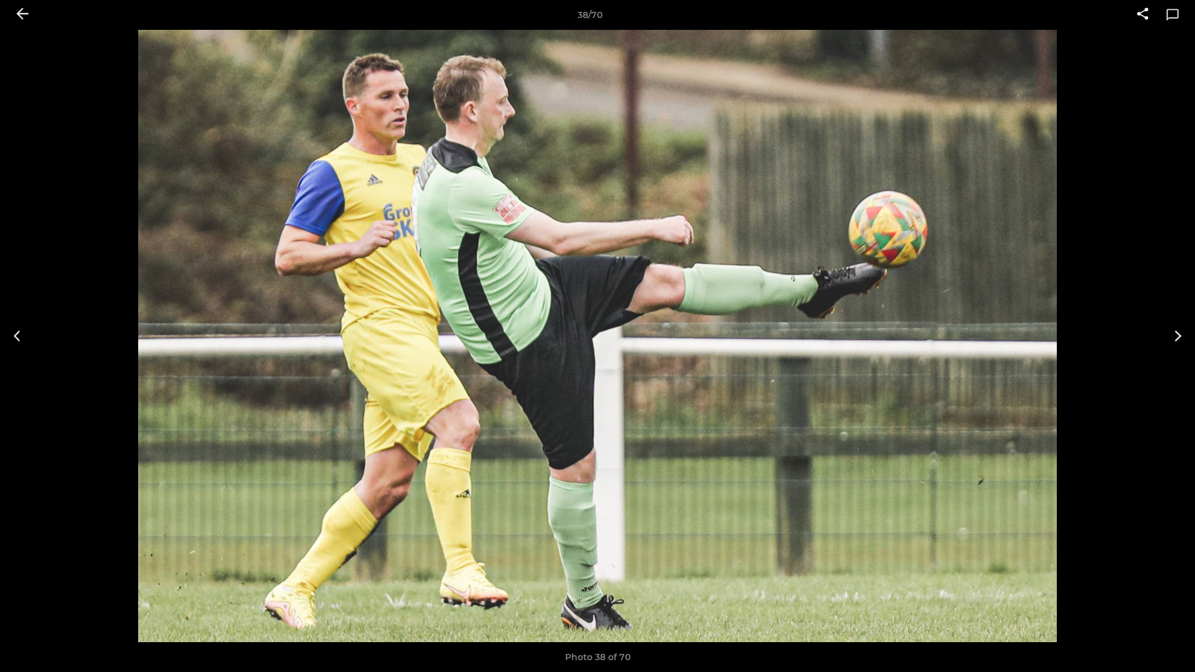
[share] (1142, 15)
